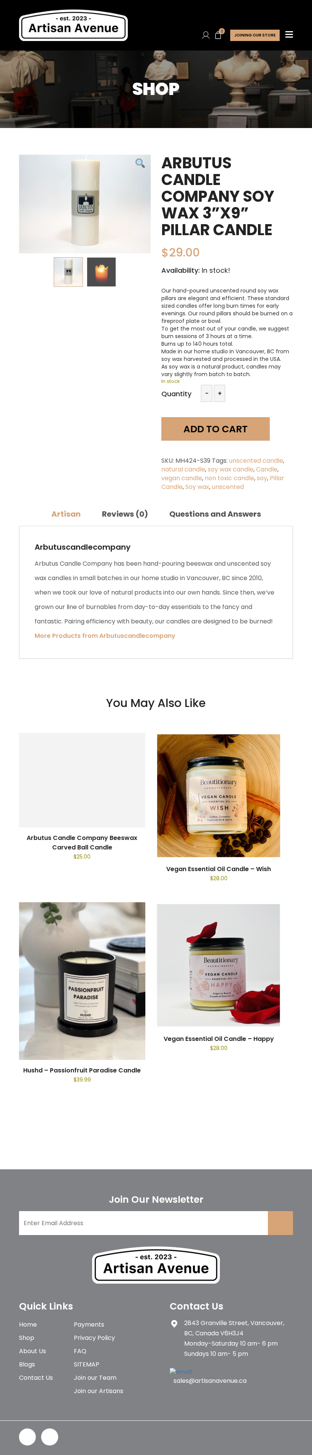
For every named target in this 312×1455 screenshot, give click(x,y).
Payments (89, 1324)
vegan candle (181, 478)
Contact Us (36, 1377)
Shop (26, 1337)
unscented (228, 486)
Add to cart (215, 429)
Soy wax (197, 486)
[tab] (66, 514)
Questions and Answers (215, 514)
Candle (266, 469)
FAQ (80, 1351)
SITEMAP (86, 1364)
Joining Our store (254, 35)
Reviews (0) (125, 514)
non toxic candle (229, 478)
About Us (32, 1351)
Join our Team (95, 1377)
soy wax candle (230, 469)
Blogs (27, 1364)
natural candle (183, 469)
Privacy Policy (94, 1337)
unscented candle (256, 460)
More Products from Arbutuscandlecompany (105, 635)
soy (262, 478)
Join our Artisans (98, 1391)
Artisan (66, 514)
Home (28, 1324)
